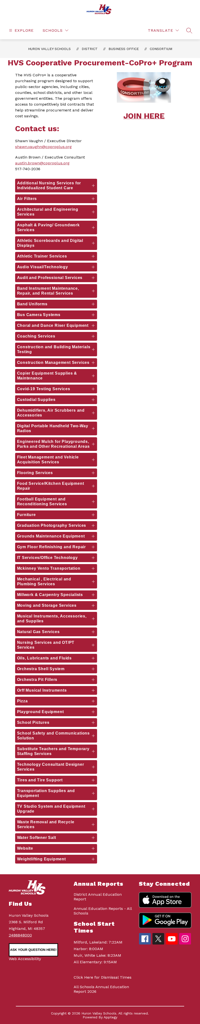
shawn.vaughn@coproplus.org (43, 146)
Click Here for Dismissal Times (102, 977)
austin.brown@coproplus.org (42, 163)
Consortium (161, 49)
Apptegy (110, 1017)
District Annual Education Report (98, 896)
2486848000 (20, 935)
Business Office (124, 49)
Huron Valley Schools (49, 49)
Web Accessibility (25, 958)
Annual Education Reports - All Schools (103, 910)
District (90, 49)
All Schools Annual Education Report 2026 (101, 989)
